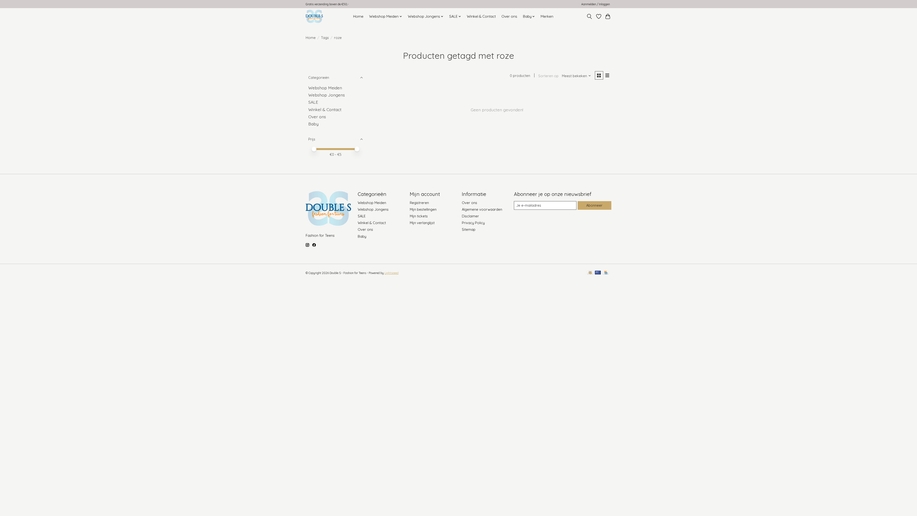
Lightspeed (391, 273)
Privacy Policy (473, 222)
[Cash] (590, 273)
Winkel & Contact (481, 16)
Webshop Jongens (326, 94)
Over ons (509, 16)
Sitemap (468, 229)
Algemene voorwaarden (482, 209)
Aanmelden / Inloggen (595, 4)
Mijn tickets (419, 216)
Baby (313, 123)
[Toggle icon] (589, 16)
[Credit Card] (606, 273)
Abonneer (594, 205)
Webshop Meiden (325, 87)
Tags (325, 37)
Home (358, 16)
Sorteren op (548, 76)
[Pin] (598, 273)
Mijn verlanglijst (422, 222)
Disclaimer (470, 216)
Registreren (419, 202)
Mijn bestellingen (423, 209)
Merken (547, 16)
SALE (313, 102)
